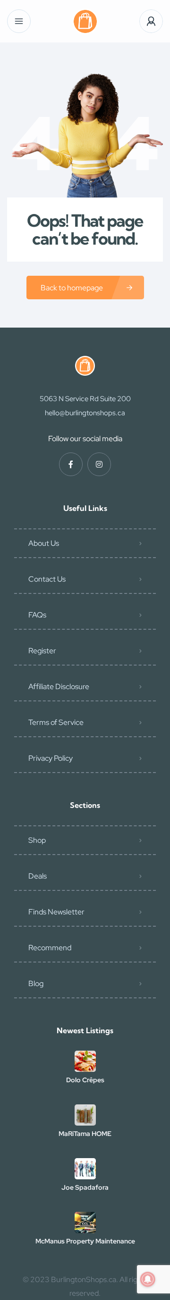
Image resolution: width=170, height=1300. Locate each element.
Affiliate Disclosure (58, 686)
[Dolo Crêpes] (85, 1061)
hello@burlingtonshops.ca (85, 413)
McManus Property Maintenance (85, 1241)
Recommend (49, 948)
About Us (43, 543)
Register (42, 651)
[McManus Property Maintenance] (85, 1222)
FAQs (37, 615)
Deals (37, 876)
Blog (35, 983)
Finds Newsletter (56, 912)
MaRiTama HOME (85, 1133)
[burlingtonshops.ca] (85, 21)
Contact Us (47, 579)
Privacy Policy (50, 758)
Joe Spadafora (85, 1187)
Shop (37, 840)
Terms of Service (56, 722)
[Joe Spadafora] (85, 1168)
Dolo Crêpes (85, 1080)
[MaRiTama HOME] (85, 1115)
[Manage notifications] (147, 1279)
